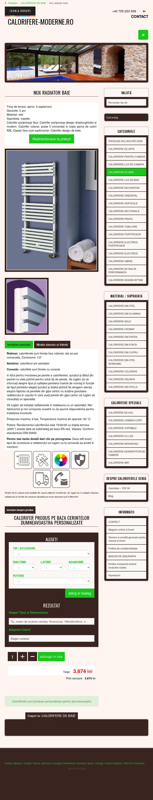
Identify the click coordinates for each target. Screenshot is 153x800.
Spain (90, 763)
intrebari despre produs (20, 510)
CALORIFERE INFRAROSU (123, 443)
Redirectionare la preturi (51, 138)
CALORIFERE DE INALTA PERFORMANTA (122, 270)
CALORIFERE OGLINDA (121, 379)
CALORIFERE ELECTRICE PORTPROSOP (123, 243)
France (36, 763)
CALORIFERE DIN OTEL (121, 305)
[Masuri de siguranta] (80, 460)
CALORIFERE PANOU (120, 218)
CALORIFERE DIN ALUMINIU (124, 313)
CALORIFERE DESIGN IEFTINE (125, 280)
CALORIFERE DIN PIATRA (122, 336)
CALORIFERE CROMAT (121, 329)
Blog (110, 496)
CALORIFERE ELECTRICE (123, 253)
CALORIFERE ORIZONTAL (123, 195)
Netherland (69, 763)
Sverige (99, 763)
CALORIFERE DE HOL (120, 412)
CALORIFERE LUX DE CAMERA (126, 164)
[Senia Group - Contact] (61, 478)
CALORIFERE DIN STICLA (122, 386)
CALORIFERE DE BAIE (33, 3)
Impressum (114, 575)
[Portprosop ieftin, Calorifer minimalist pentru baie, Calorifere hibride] (51, 210)
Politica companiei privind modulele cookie (122, 565)
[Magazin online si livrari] (42, 478)
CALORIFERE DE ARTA (121, 148)
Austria (8, 763)
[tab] (19, 344)
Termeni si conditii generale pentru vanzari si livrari (127, 539)
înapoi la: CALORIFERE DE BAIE (52, 715)
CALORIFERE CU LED (120, 436)
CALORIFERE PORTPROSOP (124, 234)
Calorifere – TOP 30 (119, 488)
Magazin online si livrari (121, 529)
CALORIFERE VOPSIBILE (122, 428)
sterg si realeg (80, 593)
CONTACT (139, 16)
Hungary (57, 763)
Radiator (13, 3)
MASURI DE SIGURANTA (122, 556)
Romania (81, 763)
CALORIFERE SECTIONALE (123, 211)
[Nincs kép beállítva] (27, 306)
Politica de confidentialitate (122, 548)
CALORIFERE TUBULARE (122, 226)
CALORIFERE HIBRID (120, 261)
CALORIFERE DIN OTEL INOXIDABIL (121, 361)
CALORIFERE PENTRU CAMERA (126, 156)
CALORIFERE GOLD (119, 321)
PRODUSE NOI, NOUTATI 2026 (125, 141)
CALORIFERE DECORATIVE (124, 187)
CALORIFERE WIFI (118, 462)
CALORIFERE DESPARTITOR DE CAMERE (126, 453)
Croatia (28, 763)
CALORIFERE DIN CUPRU (123, 352)
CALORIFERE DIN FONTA (122, 344)
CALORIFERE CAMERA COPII (125, 420)
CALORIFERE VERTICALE (123, 203)
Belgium (18, 763)
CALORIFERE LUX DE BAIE (123, 179)
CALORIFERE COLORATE (122, 371)
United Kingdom (113, 763)
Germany (46, 763)
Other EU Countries (133, 763)
